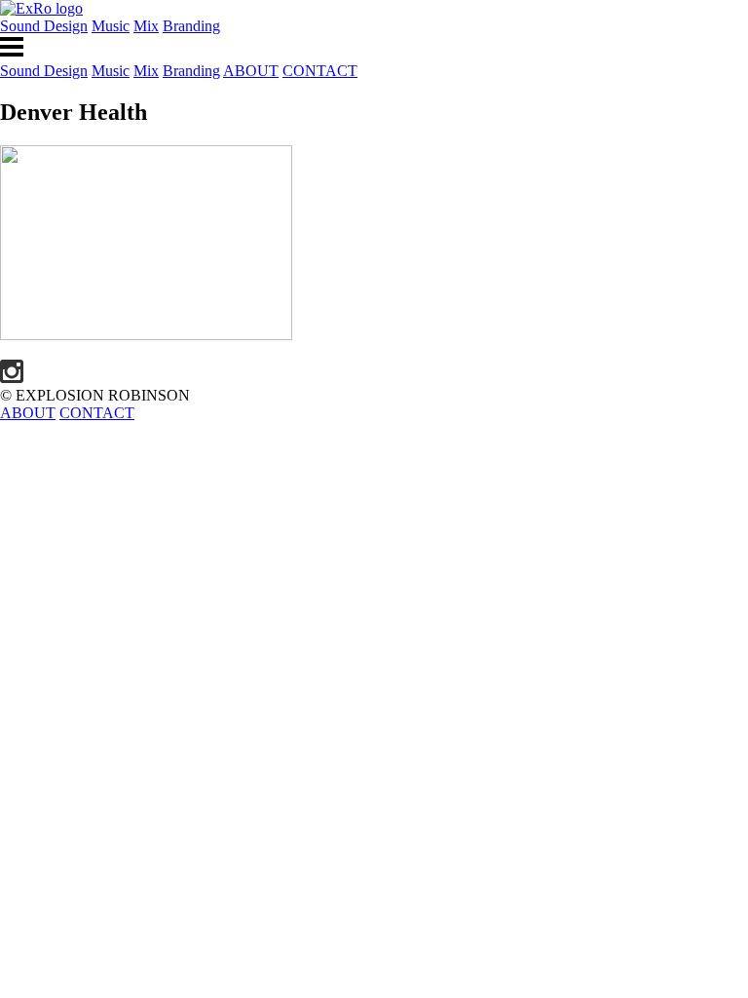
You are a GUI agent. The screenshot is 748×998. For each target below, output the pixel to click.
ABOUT (251, 70)
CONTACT (319, 70)
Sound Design (44, 26)
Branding (191, 26)
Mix (146, 26)
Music (111, 26)
